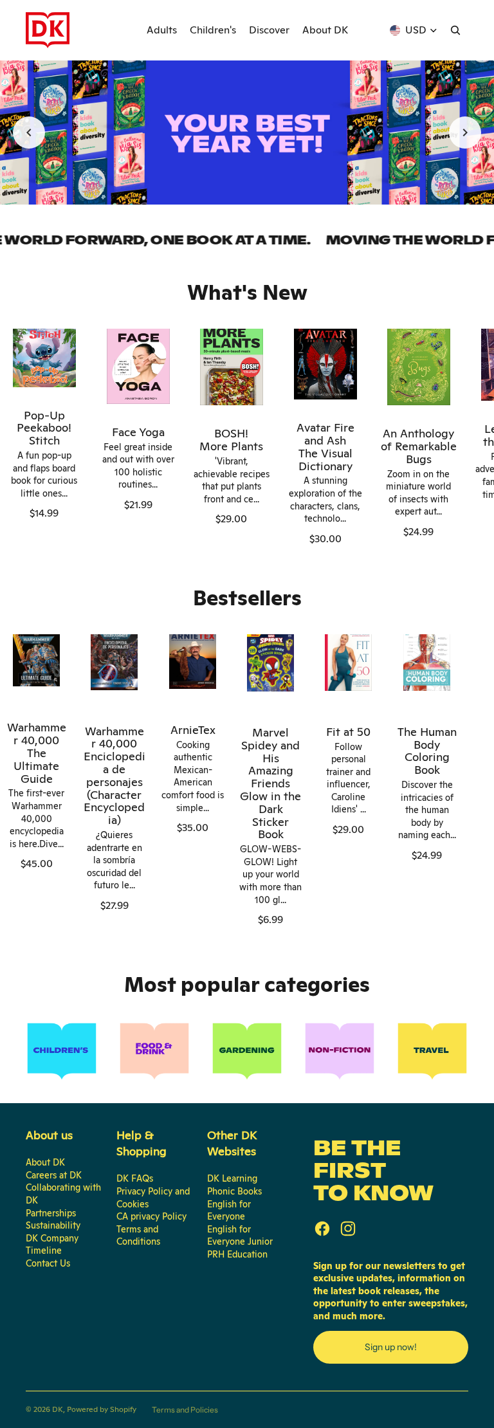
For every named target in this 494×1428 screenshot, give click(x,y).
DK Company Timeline (52, 1244)
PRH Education (237, 1254)
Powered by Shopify (101, 1409)
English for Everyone (229, 1210)
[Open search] (455, 30)
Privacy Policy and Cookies (153, 1197)
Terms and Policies (185, 1409)
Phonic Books (234, 1191)
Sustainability (53, 1225)
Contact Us (48, 1263)
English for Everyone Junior (240, 1235)
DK (57, 1409)
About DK (45, 1162)
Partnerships (51, 1213)
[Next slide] (465, 132)
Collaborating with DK (63, 1194)
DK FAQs (134, 1178)
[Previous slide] (29, 132)
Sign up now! (391, 1347)
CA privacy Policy (151, 1216)
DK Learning (232, 1178)
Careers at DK (54, 1175)
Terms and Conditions (138, 1235)
